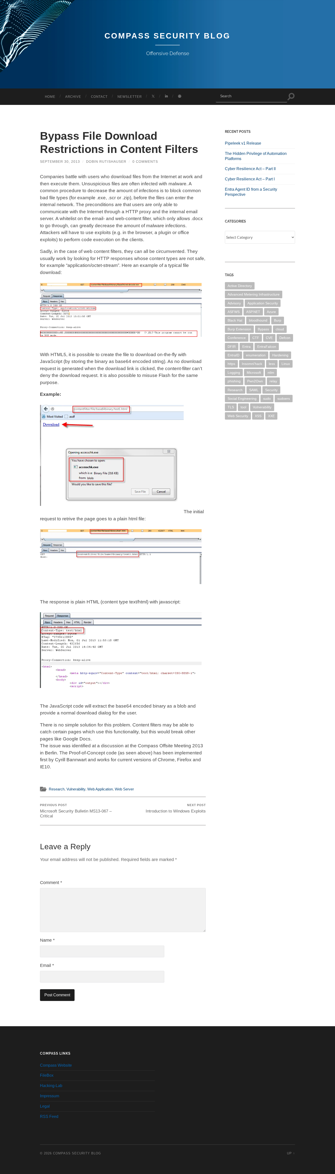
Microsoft (254, 373)
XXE (271, 416)
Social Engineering (242, 398)
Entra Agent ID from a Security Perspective (251, 192)
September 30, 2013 (60, 161)
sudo (267, 398)
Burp (277, 320)
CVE (269, 338)
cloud (280, 329)
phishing (234, 381)
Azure (271, 312)
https (231, 364)
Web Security (238, 416)
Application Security (262, 303)
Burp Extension (239, 329)
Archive (73, 97)
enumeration (256, 355)
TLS (231, 407)
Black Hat (235, 320)
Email (47, 965)
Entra (246, 347)
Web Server (124, 789)
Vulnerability (75, 789)
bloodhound (258, 320)
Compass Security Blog (167, 35)
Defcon (284, 338)
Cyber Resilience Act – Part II (250, 169)
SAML (253, 390)
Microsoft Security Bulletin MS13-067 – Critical (76, 810)
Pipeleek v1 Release (243, 143)
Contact (99, 97)
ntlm (271, 373)
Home (50, 97)
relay (273, 381)
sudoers (283, 398)
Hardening (280, 355)
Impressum (49, 1096)
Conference (237, 338)
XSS (258, 416)
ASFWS (234, 312)
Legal (45, 1106)
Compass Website (56, 1065)
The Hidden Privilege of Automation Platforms (256, 156)
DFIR (232, 347)
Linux (286, 364)
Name (47, 940)
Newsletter (129, 97)
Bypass (263, 329)
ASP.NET (253, 312)
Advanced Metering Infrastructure (254, 294)
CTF (255, 338)
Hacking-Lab (51, 1086)
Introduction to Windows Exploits (176, 808)
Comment (51, 882)
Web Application (100, 789)
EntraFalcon (266, 347)
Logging (234, 373)
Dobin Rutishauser (106, 161)
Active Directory (240, 286)
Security (271, 390)
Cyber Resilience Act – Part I (250, 179)
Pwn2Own (255, 381)
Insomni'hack (252, 364)
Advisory (234, 303)
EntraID (233, 355)
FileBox (46, 1075)
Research (56, 789)
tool (243, 407)
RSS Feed (49, 1116)
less (272, 364)
